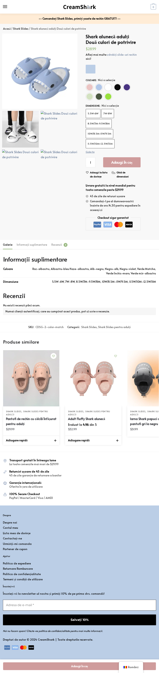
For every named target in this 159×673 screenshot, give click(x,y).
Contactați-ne (12, 538)
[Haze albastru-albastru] (99, 87)
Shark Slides (21, 28)
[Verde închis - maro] (99, 96)
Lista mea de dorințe (16, 533)
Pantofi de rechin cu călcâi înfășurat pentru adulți (31, 421)
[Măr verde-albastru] (108, 96)
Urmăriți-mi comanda (17, 544)
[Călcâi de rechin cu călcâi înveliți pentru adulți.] (31, 378)
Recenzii (56, 244)
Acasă (7, 28)
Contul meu (10, 527)
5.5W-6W (93, 113)
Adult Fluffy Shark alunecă (86, 418)
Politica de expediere (17, 563)
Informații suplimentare (32, 244)
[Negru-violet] (127, 87)
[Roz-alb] (89, 87)
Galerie (7, 244)
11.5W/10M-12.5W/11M (100, 143)
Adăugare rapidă (17, 440)
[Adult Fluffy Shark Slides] (93, 378)
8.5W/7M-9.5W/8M (99, 123)
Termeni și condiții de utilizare (23, 579)
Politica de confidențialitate (22, 574)
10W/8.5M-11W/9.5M (99, 133)
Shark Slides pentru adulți (114, 327)
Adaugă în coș (121, 162)
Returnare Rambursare (18, 568)
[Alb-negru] (108, 87)
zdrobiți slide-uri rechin (122, 54)
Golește (90, 152)
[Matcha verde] (89, 96)
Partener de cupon (15, 549)
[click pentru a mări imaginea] (39, 71)
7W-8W (107, 113)
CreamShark (46, 639)
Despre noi (10, 522)
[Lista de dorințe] (53, 356)
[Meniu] (9, 7)
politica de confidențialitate (54, 631)
